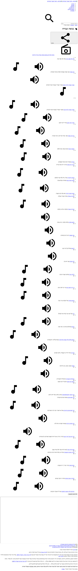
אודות (70, 547)
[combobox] (70, 23)
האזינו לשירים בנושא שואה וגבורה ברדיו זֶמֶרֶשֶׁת (43, 55)
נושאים (72, 25)
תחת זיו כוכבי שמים (69, 478)
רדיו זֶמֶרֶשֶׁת (71, 8)
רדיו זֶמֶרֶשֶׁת (72, 545)
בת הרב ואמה (71, 135)
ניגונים (73, 326)
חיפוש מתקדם (71, 9)
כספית (63, 569)
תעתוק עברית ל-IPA (58, 545)
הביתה (72, 162)
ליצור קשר (60, 556)
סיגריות (72, 352)
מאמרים (72, 10)
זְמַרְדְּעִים (51, 545)
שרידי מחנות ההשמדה (69, 452)
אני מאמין (72, 72)
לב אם (72, 248)
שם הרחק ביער (70, 449)
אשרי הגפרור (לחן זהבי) (69, 109)
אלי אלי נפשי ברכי (70, 58)
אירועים (72, 6)
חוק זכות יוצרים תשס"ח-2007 (19, 561)
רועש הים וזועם (70, 381)
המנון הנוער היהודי (70, 193)
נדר (73, 313)
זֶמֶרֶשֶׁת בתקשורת (56, 547)
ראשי (76, 25)
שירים (73, 3)
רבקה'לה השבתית (70, 379)
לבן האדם (72, 261)
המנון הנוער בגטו (70, 180)
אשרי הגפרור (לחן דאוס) (68, 85)
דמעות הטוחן (71, 148)
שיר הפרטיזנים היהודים (69, 410)
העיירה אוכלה (71, 196)
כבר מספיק (71, 235)
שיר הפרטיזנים (71, 397)
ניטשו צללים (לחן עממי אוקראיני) (66, 339)
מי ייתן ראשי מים (70, 287)
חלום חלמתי (71, 222)
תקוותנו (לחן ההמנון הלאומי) (67, 491)
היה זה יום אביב (70, 164)
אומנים (72, 5)
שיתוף (52, 43)
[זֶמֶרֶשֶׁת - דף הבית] (75, 549)
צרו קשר (66, 547)
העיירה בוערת (71, 209)
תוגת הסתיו (71, 465)
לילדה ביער (71, 274)
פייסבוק (62, 547)
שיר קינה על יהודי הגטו (69, 436)
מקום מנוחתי (71, 300)
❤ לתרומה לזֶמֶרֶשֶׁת (73, 494)
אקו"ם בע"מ (44, 552)
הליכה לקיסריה (70, 177)
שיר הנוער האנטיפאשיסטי (68, 394)
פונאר (73, 365)
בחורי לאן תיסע (70, 122)
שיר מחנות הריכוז (70, 423)
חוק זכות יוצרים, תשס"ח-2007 (24, 554)
